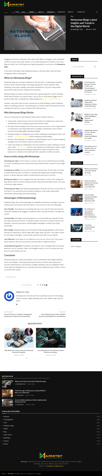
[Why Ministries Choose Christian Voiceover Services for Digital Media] (19, 338)
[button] (7, 343)
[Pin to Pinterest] (44, 285)
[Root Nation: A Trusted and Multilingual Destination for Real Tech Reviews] (77, 212)
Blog (51, 432)
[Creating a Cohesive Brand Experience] (77, 228)
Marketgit (24, 461)
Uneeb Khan (20, 395)
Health (51, 429)
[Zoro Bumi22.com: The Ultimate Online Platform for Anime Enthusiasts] (51, 338)
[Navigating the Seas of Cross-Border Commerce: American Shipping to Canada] (77, 133)
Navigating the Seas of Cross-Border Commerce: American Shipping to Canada (91, 134)
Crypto (40, 12)
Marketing (50, 12)
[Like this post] (38, 285)
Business (31, 12)
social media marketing (20, 136)
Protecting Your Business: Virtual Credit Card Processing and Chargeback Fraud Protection (91, 87)
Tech (23, 12)
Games (51, 444)
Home (17, 12)
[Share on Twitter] (42, 285)
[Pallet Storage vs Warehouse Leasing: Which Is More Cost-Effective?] (77, 184)
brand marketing (21, 147)
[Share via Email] (46, 285)
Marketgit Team (78, 29)
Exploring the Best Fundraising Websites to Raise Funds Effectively (91, 103)
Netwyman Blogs (10, 277)
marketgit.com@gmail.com (55, 466)
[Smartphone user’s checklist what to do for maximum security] (77, 149)
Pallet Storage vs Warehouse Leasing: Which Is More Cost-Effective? (91, 184)
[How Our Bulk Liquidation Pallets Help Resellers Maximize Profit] (77, 198)
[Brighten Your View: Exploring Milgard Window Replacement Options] (77, 117)
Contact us (80, 12)
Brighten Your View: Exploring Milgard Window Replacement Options (91, 118)
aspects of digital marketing (51, 99)
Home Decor (51, 435)
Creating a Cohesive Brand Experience (90, 227)
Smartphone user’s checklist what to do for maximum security (91, 149)
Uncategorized (51, 419)
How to (70, 12)
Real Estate (61, 12)
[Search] (97, 12)
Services (51, 441)
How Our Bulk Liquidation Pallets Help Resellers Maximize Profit (91, 198)
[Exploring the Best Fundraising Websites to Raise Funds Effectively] (77, 103)
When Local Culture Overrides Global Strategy (91, 170)
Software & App (51, 426)
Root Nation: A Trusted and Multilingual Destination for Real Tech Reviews (91, 213)
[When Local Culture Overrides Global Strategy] (77, 172)
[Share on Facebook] (40, 285)
